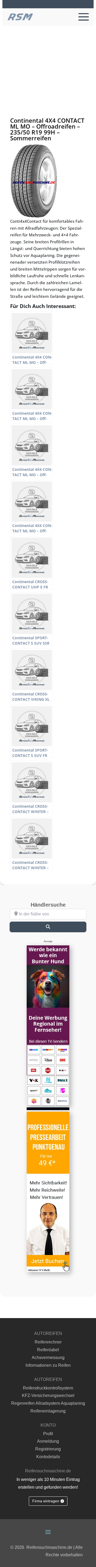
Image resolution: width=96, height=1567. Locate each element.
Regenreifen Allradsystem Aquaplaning (48, 1403)
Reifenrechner (48, 1342)
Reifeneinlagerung (48, 1411)
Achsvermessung (48, 1357)
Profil (48, 1433)
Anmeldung (48, 1441)
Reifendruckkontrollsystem (48, 1388)
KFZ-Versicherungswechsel (48, 1395)
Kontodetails (48, 1456)
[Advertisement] (48, 76)
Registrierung (48, 1449)
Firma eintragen (45, 1501)
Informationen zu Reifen (48, 1365)
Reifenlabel (48, 1349)
